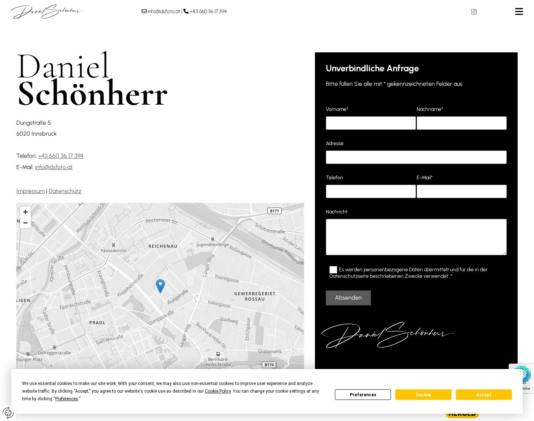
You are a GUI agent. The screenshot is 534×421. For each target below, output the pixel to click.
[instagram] (474, 11)
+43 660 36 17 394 (208, 11)
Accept (483, 394)
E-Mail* (425, 178)
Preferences (363, 394)
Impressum (30, 191)
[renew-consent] (8, 413)
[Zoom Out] (25, 222)
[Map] (160, 294)
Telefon (334, 178)
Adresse (335, 144)
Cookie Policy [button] (218, 391)
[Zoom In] (25, 212)
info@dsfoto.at (164, 11)
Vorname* (337, 109)
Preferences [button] (66, 398)
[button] (506, 11)
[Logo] (71, 11)
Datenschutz (65, 191)
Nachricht (337, 212)
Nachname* (430, 109)
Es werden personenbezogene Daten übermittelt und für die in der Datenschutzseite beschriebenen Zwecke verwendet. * (408, 272)
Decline (423, 394)
